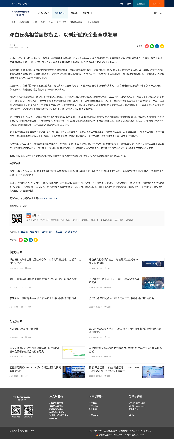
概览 (13, 21)
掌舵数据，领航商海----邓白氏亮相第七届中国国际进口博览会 (43, 298)
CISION (139, 430)
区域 (51, 21)
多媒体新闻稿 (76, 21)
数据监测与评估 (56, 409)
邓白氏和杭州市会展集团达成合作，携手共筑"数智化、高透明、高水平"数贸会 (45, 261)
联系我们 (87, 12)
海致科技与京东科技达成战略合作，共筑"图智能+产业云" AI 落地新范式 (125, 349)
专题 (35, 21)
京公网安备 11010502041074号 (112, 434)
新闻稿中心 (60, 12)
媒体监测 (156, 3)
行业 (43, 21)
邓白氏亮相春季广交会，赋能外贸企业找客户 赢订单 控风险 (113, 261)
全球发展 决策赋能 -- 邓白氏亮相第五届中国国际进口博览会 (121, 298)
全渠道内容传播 (56, 406)
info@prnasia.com (137, 406)
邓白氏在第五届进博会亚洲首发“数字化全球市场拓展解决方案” (43, 279)
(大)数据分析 (71, 231)
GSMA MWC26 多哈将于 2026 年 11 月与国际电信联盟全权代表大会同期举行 (125, 330)
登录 (129, 3)
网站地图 (24, 430)
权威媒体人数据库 (57, 412)
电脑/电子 (34, 231)
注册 (121, 3)
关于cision (93, 406)
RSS (32, 430)
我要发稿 (141, 3)
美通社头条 (61, 21)
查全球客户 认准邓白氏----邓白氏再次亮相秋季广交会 (114, 280)
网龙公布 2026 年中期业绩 (24, 328)
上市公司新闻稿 (92, 21)
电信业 (58, 231)
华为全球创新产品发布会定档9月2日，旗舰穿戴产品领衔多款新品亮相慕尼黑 (34, 349)
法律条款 (13, 430)
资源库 (74, 12)
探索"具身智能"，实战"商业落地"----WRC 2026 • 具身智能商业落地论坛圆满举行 (114, 369)
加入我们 (93, 409)
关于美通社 (96, 397)
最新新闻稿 (24, 21)
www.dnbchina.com (47, 198)
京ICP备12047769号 (136, 434)
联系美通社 (135, 397)
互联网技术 (47, 231)
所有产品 (53, 418)
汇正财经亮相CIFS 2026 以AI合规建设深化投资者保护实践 (35, 369)
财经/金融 (23, 231)
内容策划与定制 (56, 403)
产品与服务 (43, 12)
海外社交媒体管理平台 (58, 415)
